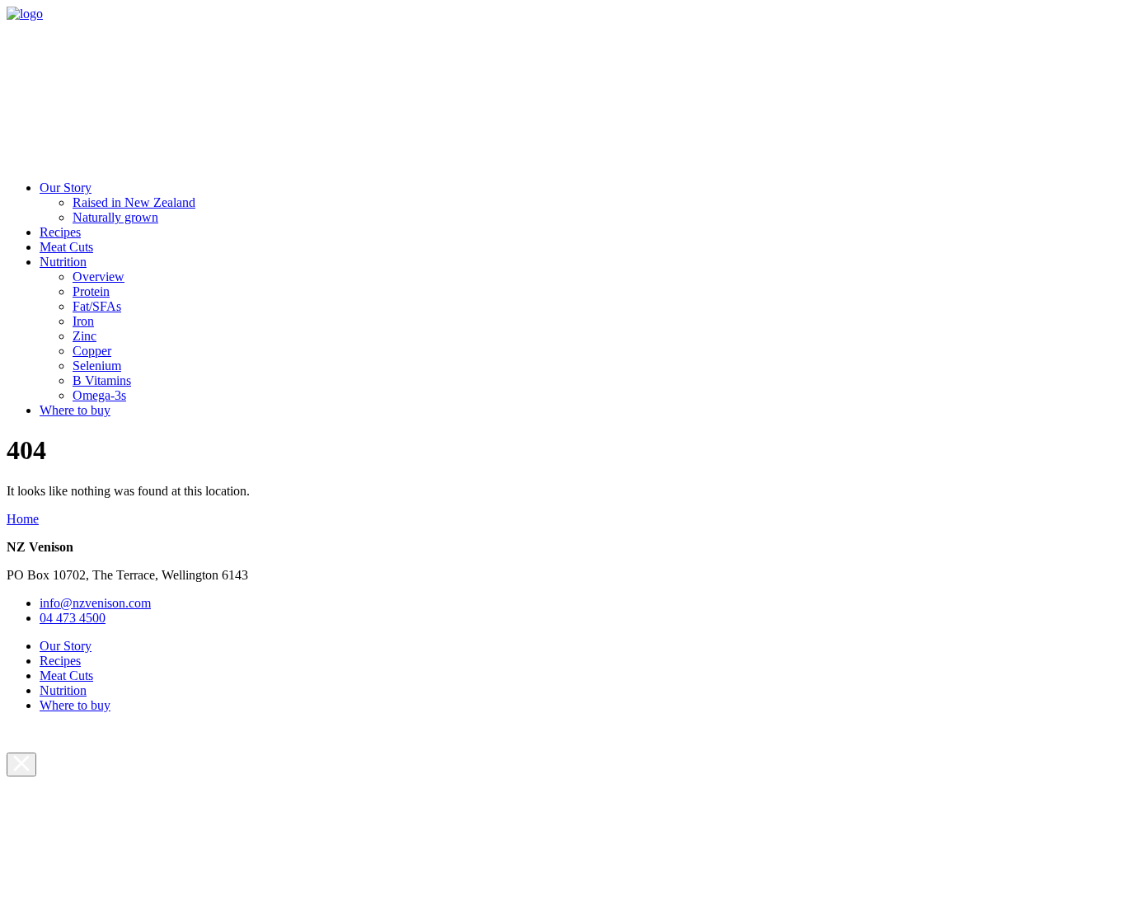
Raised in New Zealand (134, 202)
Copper (92, 351)
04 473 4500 (73, 618)
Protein (91, 291)
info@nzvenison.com (95, 603)
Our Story (65, 188)
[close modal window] (21, 764)
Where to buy (75, 410)
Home (23, 519)
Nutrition (63, 262)
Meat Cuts (66, 247)
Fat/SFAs (97, 306)
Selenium (97, 366)
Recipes (60, 232)
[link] (25, 14)
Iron (83, 321)
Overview (98, 277)
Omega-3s (99, 395)
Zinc (84, 336)
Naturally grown (115, 217)
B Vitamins (102, 380)
